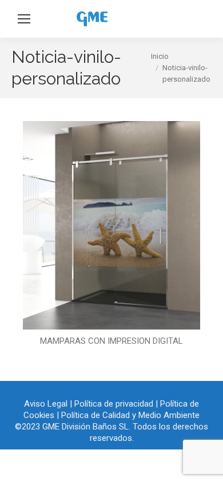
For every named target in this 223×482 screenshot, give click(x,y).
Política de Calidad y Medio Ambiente (130, 415)
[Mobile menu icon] (24, 19)
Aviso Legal (45, 404)
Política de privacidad (113, 404)
